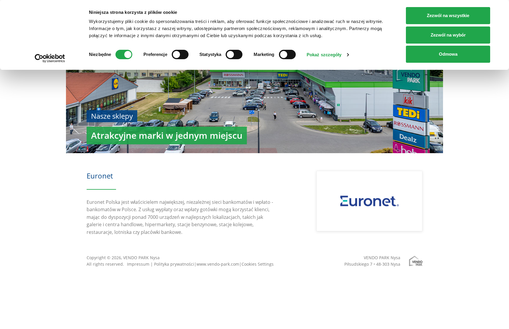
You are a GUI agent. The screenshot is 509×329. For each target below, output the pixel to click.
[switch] (180, 54)
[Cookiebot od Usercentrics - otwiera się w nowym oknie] (50, 58)
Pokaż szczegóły (324, 54)
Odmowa (448, 54)
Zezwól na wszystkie (448, 15)
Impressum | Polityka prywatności (160, 264)
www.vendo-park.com (217, 264)
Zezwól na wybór (448, 34)
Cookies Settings (258, 264)
